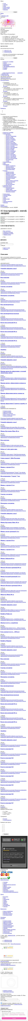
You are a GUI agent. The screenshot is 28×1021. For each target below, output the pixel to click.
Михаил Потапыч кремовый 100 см (11, 585)
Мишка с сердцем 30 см (7, 467)
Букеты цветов (6, 133)
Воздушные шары (7, 186)
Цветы (2, 894)
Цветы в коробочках (10, 165)
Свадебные (3, 917)
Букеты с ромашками (11, 151)
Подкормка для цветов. (7, 295)
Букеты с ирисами (10, 148)
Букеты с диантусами (11, 157)
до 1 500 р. (5, 811)
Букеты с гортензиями (11, 136)
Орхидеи (5, 906)
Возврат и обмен (7, 887)
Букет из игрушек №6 (7, 794)
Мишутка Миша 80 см (7, 594)
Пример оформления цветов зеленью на (12, 393)
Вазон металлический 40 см (9, 331)
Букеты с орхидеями (10, 154)
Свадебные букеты (7, 185)
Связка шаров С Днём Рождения (10, 458)
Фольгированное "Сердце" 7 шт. (10, 476)
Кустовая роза (6, 905)
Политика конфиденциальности (10, 892)
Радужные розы (9, 159)
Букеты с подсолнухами (11, 158)
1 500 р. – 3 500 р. (7, 812)
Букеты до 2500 (9, 137)
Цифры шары (9, 189)
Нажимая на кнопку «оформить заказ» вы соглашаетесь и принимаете (11, 1004)
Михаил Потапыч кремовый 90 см (11, 567)
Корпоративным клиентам (9, 884)
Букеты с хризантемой (11, 143)
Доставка (5, 4)
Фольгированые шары (11, 176)
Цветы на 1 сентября (11, 139)
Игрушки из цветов (10, 168)
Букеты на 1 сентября (8, 61)
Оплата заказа (6, 7)
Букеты (5, 62)
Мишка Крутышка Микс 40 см (10, 431)
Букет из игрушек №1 (7, 749)
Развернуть (3, 108)
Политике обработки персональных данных (17, 1013)
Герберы (5, 901)
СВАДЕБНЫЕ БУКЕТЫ (9, 66)
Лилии (4, 900)
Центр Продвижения (15, 943)
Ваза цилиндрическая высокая (10, 313)
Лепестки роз (9, 183)
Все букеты (8, 134)
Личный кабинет (7, 195)
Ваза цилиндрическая (7, 304)
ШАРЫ (5, 69)
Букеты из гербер (10, 149)
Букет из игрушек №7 (7, 803)
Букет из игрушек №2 (7, 758)
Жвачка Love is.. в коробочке (9, 622)
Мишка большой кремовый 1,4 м (10, 576)
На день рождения (10, 184)
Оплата (5, 883)
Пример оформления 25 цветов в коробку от (14, 403)
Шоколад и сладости (10, 174)
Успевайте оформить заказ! (9, 268)
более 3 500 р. (6, 814)
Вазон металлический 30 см (9, 340)
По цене (5, 818)
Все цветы (5, 896)
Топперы (8, 179)
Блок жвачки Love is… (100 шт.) (10, 632)
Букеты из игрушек (10, 181)
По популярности (7, 820)
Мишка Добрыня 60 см (7, 558)
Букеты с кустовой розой (12, 144)
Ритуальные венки (10, 169)
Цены (4, 6)
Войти (2, 13)
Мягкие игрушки (10, 173)
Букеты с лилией (10, 153)
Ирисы (4, 902)
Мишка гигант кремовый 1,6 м (10, 531)
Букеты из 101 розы (10, 142)
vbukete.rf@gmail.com (5, 77)
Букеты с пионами (10, 138)
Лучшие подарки (10, 172)
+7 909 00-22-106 (4, 15)
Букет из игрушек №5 (7, 785)
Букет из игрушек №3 (7, 767)
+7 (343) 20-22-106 (7, 52)
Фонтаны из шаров (10, 178)
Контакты (5, 9)
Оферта (5, 885)
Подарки (5, 67)
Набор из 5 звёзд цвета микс (9, 449)
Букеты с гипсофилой (11, 155)
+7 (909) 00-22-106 (7, 940)
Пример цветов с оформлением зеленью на (13, 383)
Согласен (14, 1018)
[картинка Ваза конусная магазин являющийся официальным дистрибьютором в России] (14, 274)
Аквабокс (3, 349)
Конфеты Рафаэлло (6, 614)
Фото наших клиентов (8, 890)
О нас (4, 3)
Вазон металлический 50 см (9, 322)
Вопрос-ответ (6, 8)
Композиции (6, 65)
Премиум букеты (7, 64)
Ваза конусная (5, 277)
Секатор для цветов (6, 286)
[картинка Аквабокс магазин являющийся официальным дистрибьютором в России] (14, 346)
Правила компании (7, 201)
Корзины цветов (10, 167)
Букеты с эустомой (10, 152)
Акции (7, 160)
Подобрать (6, 834)
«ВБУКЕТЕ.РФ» (11, 935)
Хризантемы (6, 899)
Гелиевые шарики (10, 175)
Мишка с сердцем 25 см (7, 485)
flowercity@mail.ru (5, 80)
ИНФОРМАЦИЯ (5, 879)
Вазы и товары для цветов (12, 180)
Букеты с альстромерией (11, 147)
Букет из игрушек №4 (7, 776)
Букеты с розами (10, 141)
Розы (4, 163)
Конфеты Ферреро (6, 641)
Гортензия (5, 904)
